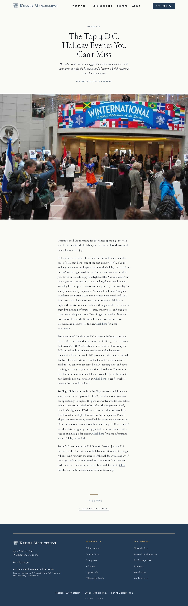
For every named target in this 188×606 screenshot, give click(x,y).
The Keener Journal (143, 560)
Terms (100, 598)
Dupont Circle (92, 554)
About (136, 6)
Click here (101, 323)
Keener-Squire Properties (145, 554)
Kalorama (90, 566)
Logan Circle (92, 572)
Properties (78, 6)
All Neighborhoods (95, 578)
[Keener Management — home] (36, 6)
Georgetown (91, 560)
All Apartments (93, 548)
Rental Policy (140, 572)
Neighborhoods (102, 6)
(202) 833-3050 (21, 562)
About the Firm (141, 548)
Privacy (89, 598)
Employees (138, 566)
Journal (122, 6)
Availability (163, 6)
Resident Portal (141, 578)
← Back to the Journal (94, 509)
